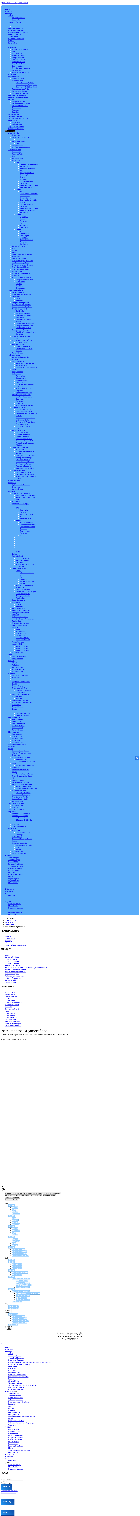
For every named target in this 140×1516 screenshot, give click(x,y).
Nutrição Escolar (18, 556)
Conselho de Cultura (23, 409)
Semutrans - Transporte (21, 814)
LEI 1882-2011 (17, 1264)
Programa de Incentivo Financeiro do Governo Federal (20, 625)
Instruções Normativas (24, 405)
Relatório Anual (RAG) (24, 786)
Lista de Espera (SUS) (20, 799)
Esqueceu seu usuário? (9, 1491)
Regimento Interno (27, 187)
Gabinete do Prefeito (12, 1009)
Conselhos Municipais (16, 28)
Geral (18, 298)
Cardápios (19, 562)
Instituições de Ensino (20, 617)
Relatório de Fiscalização (25, 324)
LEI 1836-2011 (17, 1266)
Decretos (19, 399)
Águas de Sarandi (11, 992)
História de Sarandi (15, 868)
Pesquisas (16, 110)
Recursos (15, 615)
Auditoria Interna (18, 344)
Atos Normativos (18, 608)
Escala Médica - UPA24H (20, 782)
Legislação (16, 20)
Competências (17, 146)
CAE (17, 508)
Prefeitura (16, 1214)
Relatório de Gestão (19, 91)
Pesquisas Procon (18, 102)
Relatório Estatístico (23, 328)
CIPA (17, 143)
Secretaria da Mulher (16, 803)
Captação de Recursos (20, 675)
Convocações (25, 175)
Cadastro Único (17, 154)
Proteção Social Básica (20, 267)
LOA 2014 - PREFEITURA (20, 1256)
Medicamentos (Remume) (21, 757)
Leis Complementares (24, 397)
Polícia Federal (10, 1015)
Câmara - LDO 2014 (23, 1295)
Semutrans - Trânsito (20, 816)
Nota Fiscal (12, 74)
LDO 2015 (8, 1310)
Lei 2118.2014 (13, 1314)
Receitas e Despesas (23, 466)
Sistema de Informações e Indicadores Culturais (25, 419)
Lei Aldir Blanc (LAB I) (23, 472)
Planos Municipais (26, 181)
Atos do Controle (18, 292)
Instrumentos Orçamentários (17, 737)
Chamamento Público (20, 49)
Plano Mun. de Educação (21, 493)
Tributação (16, 665)
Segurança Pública (19, 826)
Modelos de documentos (21, 148)
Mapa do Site (13, 906)
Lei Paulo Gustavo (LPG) (25, 474)
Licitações (12, 47)
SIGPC (18, 629)
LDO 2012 (11, 1270)
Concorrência (17, 53)
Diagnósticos (21, 288)
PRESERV (15, 1220)
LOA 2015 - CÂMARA (19, 1319)
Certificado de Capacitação (26, 592)
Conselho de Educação (20, 504)
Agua (14, 1210)
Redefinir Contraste (49, 1195)
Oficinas (15, 807)
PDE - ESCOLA (21, 634)
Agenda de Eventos (23, 713)
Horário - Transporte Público (15, 970)
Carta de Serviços (14, 904)
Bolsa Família (16, 152)
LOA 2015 (8, 1312)
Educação (11, 491)
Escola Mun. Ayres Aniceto (25, 619)
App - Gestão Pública (16, 127)
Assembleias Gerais (23, 432)
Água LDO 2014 (21, 1298)
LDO (6, 1258)
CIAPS (14, 156)
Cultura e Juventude (15, 355)
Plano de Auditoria (23, 347)
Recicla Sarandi (17, 728)
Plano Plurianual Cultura (25, 462)
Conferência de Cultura (24, 412)
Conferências (25, 233)
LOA (6, 1203)
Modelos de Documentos (21, 305)
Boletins (19, 284)
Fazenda (11, 661)
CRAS (14, 248)
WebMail (9, 891)
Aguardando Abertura (20, 72)
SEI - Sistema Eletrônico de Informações (22, 1385)
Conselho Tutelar (18, 246)
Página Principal (10, 920)
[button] (70, 1188)
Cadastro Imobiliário (19, 669)
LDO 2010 (11, 1260)
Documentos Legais (27, 514)
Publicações (20, 282)
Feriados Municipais (15, 864)
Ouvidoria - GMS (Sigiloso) (25, 83)
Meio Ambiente (14, 717)
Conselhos (16, 160)
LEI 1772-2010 (17, 1268)
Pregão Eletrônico (18, 58)
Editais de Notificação (24, 820)
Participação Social (19, 430)
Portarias (23, 183)
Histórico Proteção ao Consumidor (20, 107)
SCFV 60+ (15, 275)
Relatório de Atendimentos (26, 765)
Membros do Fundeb (27, 527)
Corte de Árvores (18, 724)
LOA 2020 (8, 1329)
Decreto (23, 583)
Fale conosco (17, 734)
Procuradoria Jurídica (20, 688)
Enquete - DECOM (22, 715)
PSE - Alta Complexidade (21, 273)
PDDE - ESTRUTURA (23, 640)
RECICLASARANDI (18, 726)
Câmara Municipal (11, 996)
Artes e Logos (13, 858)
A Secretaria (16, 502)
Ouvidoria (10, 889)
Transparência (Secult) (20, 447)
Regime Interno (25, 531)
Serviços (9, 14)
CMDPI (18, 229)
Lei (21, 535)
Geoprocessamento (19, 843)
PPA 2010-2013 (13, 1308)
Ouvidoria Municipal (19, 309)
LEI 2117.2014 (13, 1325)
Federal (19, 604)
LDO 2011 (11, 1262)
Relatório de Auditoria (24, 349)
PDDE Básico (20, 631)
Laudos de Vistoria (23, 590)
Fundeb (19, 520)
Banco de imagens (15, 912)
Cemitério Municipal (19, 853)
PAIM (14, 252)
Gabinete (11, 673)
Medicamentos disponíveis (14, 976)
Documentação (21, 342)
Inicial (8, 9)
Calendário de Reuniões (28, 525)
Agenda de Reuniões (23, 560)
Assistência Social (14, 150)
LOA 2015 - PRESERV (19, 1323)
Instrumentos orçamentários (15, 945)
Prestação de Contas (23, 464)
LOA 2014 (11, 1247)
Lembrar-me (6, 1483)
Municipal (19, 301)
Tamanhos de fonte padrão (52, 1193)
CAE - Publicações (22, 558)
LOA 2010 (11, 1205)
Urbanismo (12, 828)
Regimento (24, 510)
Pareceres (23, 529)
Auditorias (20, 449)
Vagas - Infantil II (22, 648)
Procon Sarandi (17, 686)
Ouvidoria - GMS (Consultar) (26, 87)
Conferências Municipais (29, 164)
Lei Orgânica (13, 872)
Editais (22, 177)
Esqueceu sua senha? (8, 1493)
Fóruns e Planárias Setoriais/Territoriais (24, 438)
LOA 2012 (11, 1226)
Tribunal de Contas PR (13, 1026)
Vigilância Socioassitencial (21, 277)
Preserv (7, 1011)
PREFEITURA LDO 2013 (24, 1285)
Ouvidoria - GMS (14, 76)
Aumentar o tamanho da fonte (33, 1193)
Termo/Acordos (18, 642)
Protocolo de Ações (23, 793)
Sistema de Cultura (19, 407)
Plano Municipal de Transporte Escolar (23, 595)
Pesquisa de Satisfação (24, 326)
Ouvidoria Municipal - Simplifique (24, 316)
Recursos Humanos (19, 141)
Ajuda (8, 902)
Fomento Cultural (18, 470)
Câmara (15, 1212)
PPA (6, 1304)
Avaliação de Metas (27, 173)
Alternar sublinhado (11, 1199)
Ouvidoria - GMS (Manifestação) (18, 79)
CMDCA (18, 190)
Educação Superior (19, 600)
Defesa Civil (16, 721)
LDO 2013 (11, 1277)
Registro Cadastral (19, 64)
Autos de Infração (18, 719)
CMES (18, 552)
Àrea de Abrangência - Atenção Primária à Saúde (21, 752)
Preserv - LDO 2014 (23, 1300)
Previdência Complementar (18, 97)
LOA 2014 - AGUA (18, 1249)
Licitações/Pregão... (12, 974)
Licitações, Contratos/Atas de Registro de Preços (26, 456)
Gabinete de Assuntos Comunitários (20, 695)
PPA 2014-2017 (13, 1306)
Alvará (10, 16)
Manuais (19, 351)
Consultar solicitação (23, 313)
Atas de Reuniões (26, 523)
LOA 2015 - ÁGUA (18, 1316)
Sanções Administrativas (25, 468)
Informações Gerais (27, 573)
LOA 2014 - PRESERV (19, 1251)
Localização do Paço (15, 874)
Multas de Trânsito (23, 818)
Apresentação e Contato (25, 774)
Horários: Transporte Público (19, 1364)
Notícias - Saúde (18, 780)
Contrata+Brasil (10, 1001)
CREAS (14, 250)
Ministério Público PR (12, 1021)
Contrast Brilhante (12, 1195)
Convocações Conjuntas (29, 194)
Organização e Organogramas (13, 880)
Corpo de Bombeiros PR (13, 1003)
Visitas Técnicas (26, 518)
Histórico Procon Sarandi (21, 104)
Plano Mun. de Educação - (25, 495)
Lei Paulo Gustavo (18, 361)
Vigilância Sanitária (15, 116)
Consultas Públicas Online (25, 441)
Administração (13, 133)
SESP (10, 654)
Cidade (9, 856)
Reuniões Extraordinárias (29, 185)
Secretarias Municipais (13, 1024)
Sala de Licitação (18, 66)
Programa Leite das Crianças (22, 265)
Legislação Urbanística (24, 845)
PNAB (14, 370)
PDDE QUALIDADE (22, 638)
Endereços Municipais (16, 30)
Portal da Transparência (17, 95)
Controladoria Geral (15, 290)
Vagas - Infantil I (22, 646)
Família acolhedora (19, 259)
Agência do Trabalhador (21, 485)
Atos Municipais (14, 860)
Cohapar (8, 998)
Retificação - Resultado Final (26, 368)
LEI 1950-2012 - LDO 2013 (21, 1279)
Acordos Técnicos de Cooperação (23, 691)
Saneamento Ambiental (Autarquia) (21, 1417)
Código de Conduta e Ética (22, 340)
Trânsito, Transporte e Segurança (21, 1423)
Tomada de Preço (18, 60)
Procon (11, 99)
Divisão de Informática (20, 137)
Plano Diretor (17, 837)
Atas (21, 171)
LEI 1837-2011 (17, 1275)
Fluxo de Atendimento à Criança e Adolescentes (21, 611)
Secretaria (8, 937)
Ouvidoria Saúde (18, 768)
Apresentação (21, 376)
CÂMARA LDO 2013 (23, 1283)
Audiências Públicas (23, 435)
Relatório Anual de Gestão (22, 784)
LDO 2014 (11, 1289)
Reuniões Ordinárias (27, 169)
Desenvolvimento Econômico (14, 482)
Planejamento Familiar (20, 797)
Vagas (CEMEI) (17, 644)
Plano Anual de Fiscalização (22, 294)
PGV (17, 847)
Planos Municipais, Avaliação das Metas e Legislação (22, 262)
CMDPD (18, 215)
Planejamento (13, 732)
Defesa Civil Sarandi (12, 1005)
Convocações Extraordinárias (25, 197)
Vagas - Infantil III (22, 650)
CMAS (18, 162)
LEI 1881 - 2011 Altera (20, 1272)
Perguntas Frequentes (20, 93)
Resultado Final (21, 365)
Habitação (16, 830)
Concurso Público (14, 22)
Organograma (21, 378)
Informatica (12, 43)
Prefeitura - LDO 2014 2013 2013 (28, 1293)
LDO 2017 (8, 1327)
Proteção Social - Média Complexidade (20, 270)
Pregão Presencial (19, 55)
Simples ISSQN (13, 114)
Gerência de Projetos (20, 701)
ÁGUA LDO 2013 (22, 1281)
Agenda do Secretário (24, 393)
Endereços (16, 135)
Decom (14, 709)
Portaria (23, 512)
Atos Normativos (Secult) (21, 395)
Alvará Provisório (18, 18)
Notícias (9, 11)
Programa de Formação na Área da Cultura (25, 423)
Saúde (10, 749)
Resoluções (24, 166)
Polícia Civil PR (10, 1013)
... (7, 893)
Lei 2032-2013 (17, 1302)
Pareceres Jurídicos (23, 460)
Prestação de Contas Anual (22, 307)
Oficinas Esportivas (19, 657)
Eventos (19, 698)
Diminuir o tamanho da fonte (14, 1193)
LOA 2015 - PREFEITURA (20, 1321)
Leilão (14, 51)
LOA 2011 (11, 1216)
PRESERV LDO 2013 (23, 1287)
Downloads (16, 112)
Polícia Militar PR (11, 1017)
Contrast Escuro (24, 1195)
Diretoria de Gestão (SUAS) (22, 254)
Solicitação (20, 311)
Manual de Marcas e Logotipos (23, 389)
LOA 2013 (11, 1237)
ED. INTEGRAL (21, 636)
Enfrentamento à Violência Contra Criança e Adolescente (18, 34)
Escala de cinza (37, 1195)
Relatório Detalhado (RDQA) (26, 789)
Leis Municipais (13, 870)
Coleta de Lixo (17, 667)
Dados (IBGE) (13, 862)
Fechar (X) (7, 1502)
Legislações (24, 179)
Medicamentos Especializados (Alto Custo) (26, 760)
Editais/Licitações (18, 62)
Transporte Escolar (19, 569)
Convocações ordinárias (28, 200)
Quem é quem (21, 382)
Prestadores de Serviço (21, 795)
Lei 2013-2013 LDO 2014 (20, 1291)
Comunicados (17, 125)
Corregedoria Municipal (20, 330)
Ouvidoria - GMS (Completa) (26, 85)
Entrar (6, 1487)
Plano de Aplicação (27, 204)
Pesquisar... (12, 895)
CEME (14, 763)
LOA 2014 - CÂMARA (19, 1254)
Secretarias (10, 131)
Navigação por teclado (13, 1197)
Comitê (18, 571)
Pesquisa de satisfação (20, 89)
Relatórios (20, 286)
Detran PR (8, 1007)
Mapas (18, 849)
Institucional (16, 374)
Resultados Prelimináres (25, 363)
